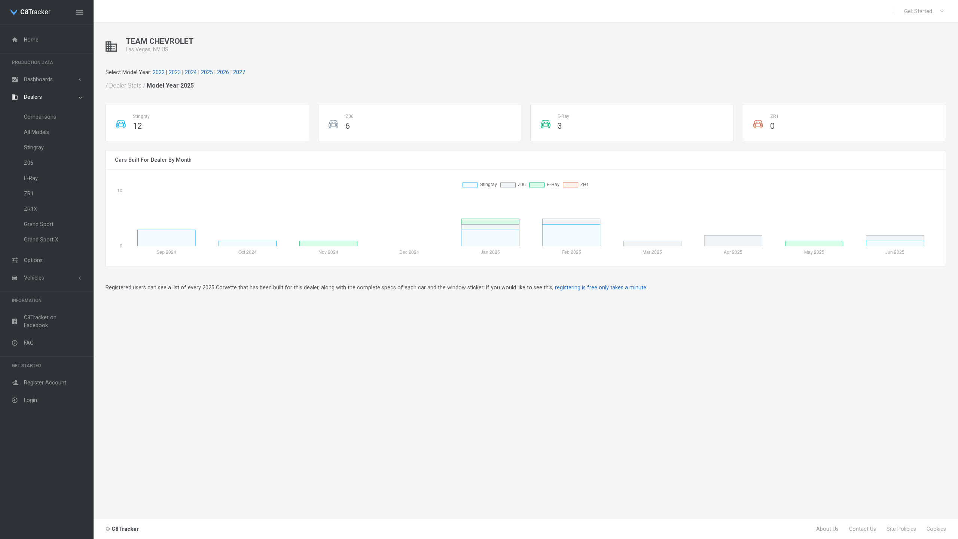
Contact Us (862, 529)
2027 (239, 72)
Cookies (936, 529)
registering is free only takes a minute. (601, 287)
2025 (207, 72)
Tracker (35, 12)
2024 (191, 72)
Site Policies (901, 529)
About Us (827, 529)
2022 (159, 72)
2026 (223, 72)
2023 (175, 72)
